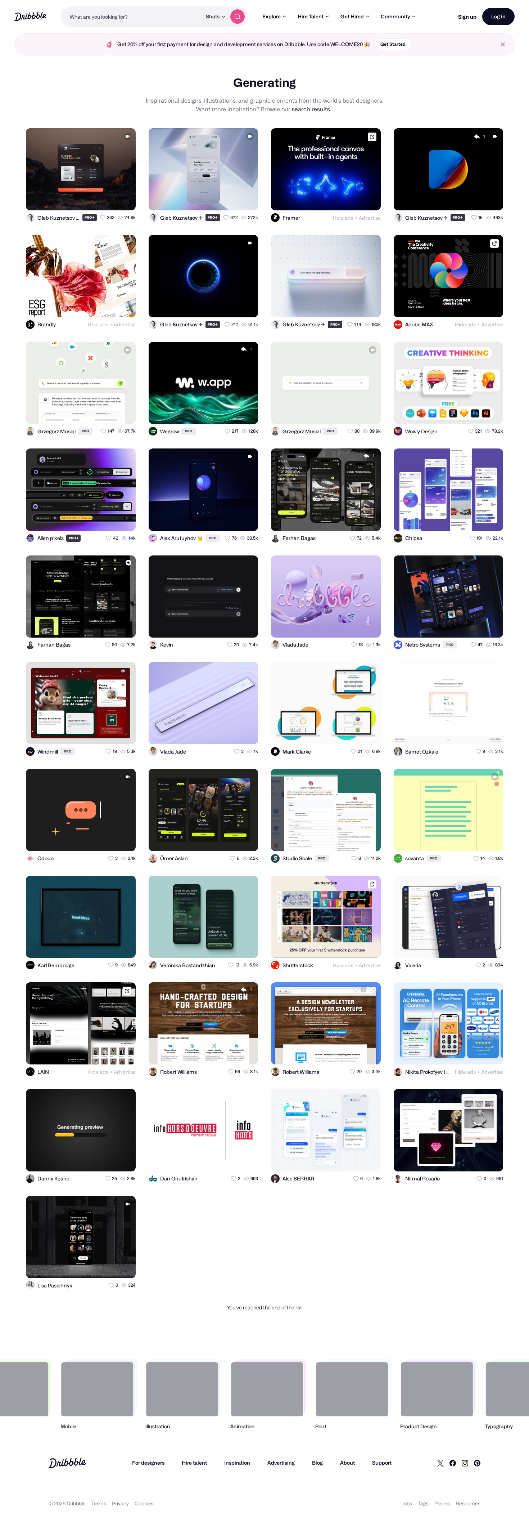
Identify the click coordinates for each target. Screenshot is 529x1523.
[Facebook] (452, 1463)
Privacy (120, 1503)
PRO (90, 217)
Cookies (144, 1503)
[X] (440, 1463)
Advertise (370, 218)
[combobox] (131, 16)
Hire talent (194, 1463)
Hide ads (343, 218)
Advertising (281, 1463)
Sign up (467, 17)
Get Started (393, 44)
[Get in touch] (95, 198)
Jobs (407, 1503)
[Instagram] (465, 1463)
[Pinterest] (477, 1463)
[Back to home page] (30, 16)
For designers (148, 1463)
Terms (98, 1503)
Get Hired (352, 16)
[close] (502, 44)
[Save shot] (109, 198)
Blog (317, 1463)
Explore (271, 16)
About (347, 1463)
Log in (498, 16)
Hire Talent (311, 16)
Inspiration (237, 1463)
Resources (468, 1503)
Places (442, 1503)
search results (311, 109)
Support (382, 1463)
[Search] (237, 16)
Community (395, 16)
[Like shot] (124, 198)
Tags (423, 1503)
